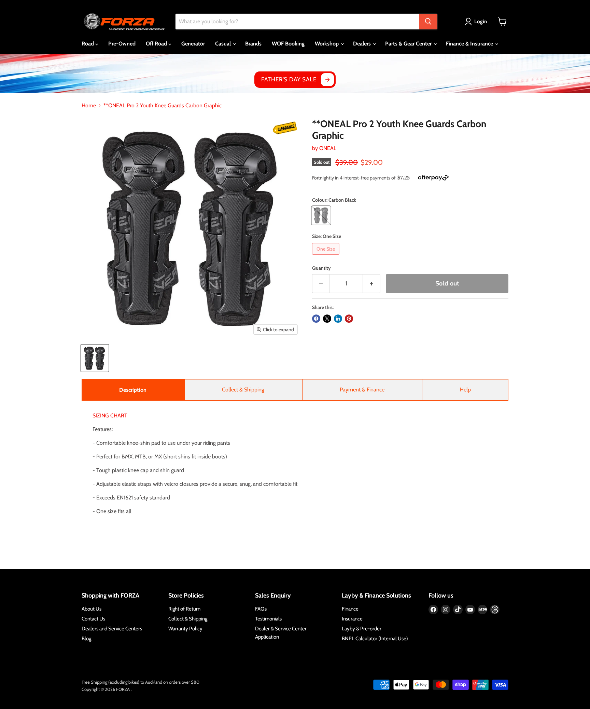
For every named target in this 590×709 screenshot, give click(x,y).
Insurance (352, 619)
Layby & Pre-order (361, 629)
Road (88, 43)
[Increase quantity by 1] (371, 283)
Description (132, 390)
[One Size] (326, 256)
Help (465, 389)
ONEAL (327, 148)
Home (89, 106)
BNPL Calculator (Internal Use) (375, 639)
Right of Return (184, 609)
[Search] (428, 21)
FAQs (261, 609)
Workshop (327, 43)
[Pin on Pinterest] (349, 319)
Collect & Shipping (243, 389)
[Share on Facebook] (316, 319)
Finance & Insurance (470, 43)
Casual (223, 43)
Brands (253, 43)
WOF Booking (288, 43)
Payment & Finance (362, 389)
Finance (350, 609)
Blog (86, 639)
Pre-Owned (122, 43)
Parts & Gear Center (409, 43)
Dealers (362, 43)
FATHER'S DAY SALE (288, 79)
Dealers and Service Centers (112, 629)
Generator (193, 43)
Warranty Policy (185, 629)
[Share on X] (327, 319)
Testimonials (268, 619)
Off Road (157, 43)
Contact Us (93, 619)
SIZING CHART (110, 415)
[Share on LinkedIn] (338, 319)
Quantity (321, 268)
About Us (91, 609)
